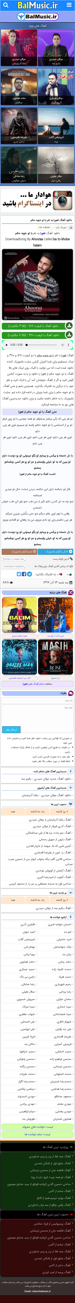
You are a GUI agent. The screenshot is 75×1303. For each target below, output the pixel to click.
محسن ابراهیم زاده (60, 1059)
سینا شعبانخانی (62, 1014)
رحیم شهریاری (63, 984)
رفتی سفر (56, 181)
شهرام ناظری (64, 1021)
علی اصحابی (28, 1021)
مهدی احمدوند (26, 1096)
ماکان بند (29, 1044)
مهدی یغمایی (63, 1111)
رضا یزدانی (65, 991)
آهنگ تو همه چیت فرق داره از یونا (51, 1177)
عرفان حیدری (56, 59)
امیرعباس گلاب (56, 137)
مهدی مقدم (64, 1104)
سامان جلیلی (63, 999)
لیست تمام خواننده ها (37, 1134)
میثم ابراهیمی (27, 1111)
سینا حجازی (64, 1006)
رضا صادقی (19, 176)
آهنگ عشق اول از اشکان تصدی (52, 1163)
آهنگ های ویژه (37, 26)
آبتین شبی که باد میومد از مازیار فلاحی (48, 846)
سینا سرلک (28, 1006)
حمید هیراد (64, 976)
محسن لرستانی (62, 1066)
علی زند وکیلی (63, 1029)
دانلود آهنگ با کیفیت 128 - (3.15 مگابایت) (33, 326)
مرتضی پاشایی (26, 1089)
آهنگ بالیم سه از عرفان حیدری (53, 908)
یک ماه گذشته (37, 812)
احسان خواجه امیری (59, 924)
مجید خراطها (27, 1051)
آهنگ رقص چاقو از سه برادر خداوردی (49, 1205)
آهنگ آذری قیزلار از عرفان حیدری (52, 826)
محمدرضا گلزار (26, 1081)
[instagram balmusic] (37, 211)
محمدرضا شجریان (60, 1081)
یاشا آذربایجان (19, 63)
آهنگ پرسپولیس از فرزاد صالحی (52, 1223)
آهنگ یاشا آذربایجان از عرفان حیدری (50, 819)
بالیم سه (56, 63)
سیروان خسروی (26, 999)
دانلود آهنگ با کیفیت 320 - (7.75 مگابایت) (33, 335)
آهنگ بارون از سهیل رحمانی (55, 839)
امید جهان (29, 932)
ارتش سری (19, 142)
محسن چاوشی (26, 1059)
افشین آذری (28, 924)
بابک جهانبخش (62, 947)
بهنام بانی (29, 947)
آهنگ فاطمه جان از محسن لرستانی (50, 1170)
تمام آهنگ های (33, 684)
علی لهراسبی (28, 1029)
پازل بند (66, 954)
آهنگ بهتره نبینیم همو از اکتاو (54, 1198)
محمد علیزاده (27, 1074)
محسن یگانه (27, 1066)
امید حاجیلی (64, 939)
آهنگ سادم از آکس (59, 1191)
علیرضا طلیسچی (19, 137)
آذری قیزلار (56, 103)
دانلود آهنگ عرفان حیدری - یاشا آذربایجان (46, 795)
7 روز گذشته (62, 812)
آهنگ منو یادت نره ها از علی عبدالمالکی (48, 833)
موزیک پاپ (61, 227)
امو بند (67, 932)
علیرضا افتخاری (62, 1036)
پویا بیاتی (29, 954)
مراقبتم (18, 103)
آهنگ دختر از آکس (60, 1265)
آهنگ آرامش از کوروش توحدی (53, 870)
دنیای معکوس (19, 181)
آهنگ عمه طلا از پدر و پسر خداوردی (50, 1156)
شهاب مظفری (27, 1014)
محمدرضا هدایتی (61, 1089)
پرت (56, 142)
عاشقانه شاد (44, 227)
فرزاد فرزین (29, 1036)
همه (13, 812)
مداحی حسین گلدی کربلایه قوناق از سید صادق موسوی (39, 1184)
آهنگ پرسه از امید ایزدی (56, 1272)
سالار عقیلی (56, 176)
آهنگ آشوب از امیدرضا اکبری (54, 877)
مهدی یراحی (27, 1104)
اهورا (42, 233)
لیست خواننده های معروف (37, 1127)
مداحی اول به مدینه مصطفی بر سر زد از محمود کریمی (40, 883)
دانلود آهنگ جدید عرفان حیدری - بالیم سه (46, 779)
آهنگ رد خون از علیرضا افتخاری (52, 852)
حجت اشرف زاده (61, 969)
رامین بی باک (27, 976)
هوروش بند (28, 1119)
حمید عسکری (27, 969)
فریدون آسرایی (62, 1044)
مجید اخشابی (63, 1051)
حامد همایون (19, 98)
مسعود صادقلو (62, 1096)
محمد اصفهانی (62, 1074)
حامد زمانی (64, 962)
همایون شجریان (62, 1119)
